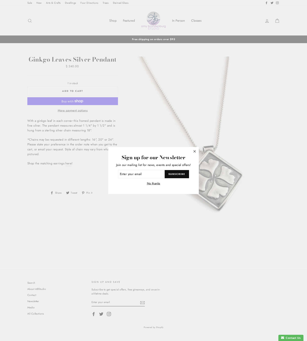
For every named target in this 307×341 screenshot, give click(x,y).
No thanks (153, 183)
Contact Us (292, 337)
